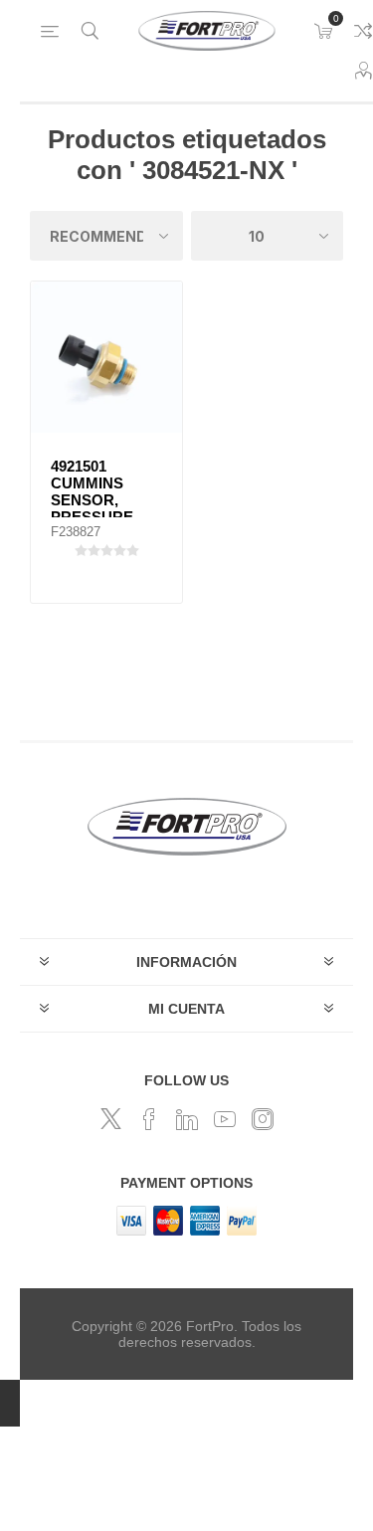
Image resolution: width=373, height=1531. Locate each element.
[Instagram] (263, 1119)
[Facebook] (149, 1119)
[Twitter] (111, 1119)
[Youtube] (225, 1119)
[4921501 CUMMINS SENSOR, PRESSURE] (106, 357)
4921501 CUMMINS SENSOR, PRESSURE (92, 491)
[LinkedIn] (187, 1119)
